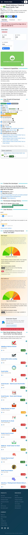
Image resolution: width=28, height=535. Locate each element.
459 (7, 107)
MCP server (3, 505)
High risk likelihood (6, 115)
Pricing (16, 495)
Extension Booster (5, 501)
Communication (15, 103)
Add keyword (18, 508)
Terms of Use (4, 523)
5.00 (11, 109)
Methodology (4, 516)
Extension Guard (4, 499)
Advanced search (18, 497)
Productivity (9, 9)
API (1, 503)
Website (8, 126)
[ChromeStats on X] (8, 528)
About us (3, 514)
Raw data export (4, 508)
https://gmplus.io (11, 198)
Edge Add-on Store (12, 130)
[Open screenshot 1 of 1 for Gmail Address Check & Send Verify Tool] (12, 59)
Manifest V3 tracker (19, 501)
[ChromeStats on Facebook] (5, 528)
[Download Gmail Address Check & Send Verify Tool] (7, 45)
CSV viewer (17, 503)
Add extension (18, 505)
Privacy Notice (4, 525)
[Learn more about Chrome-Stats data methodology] (17, 130)
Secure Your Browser (11, 325)
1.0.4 (8, 110)
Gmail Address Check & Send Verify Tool (14, 153)
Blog (2, 518)
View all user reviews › (6, 228)
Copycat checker (18, 499)
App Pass (3, 495)
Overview (4, 19)
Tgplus (3, 9)
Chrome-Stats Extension (6, 497)
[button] (2, 2)
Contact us (3, 520)
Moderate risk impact (11, 113)
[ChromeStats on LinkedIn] (2, 528)
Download (12, 19)
